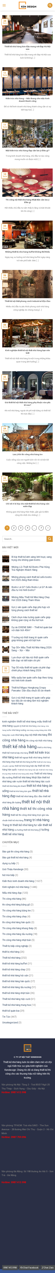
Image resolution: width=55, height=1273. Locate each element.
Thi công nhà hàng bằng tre (16, 910)
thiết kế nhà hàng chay (13, 969)
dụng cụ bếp (8, 863)
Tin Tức (6, 1016)
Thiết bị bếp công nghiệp (15, 946)
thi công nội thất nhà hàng (39, 740)
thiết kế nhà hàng (19, 746)
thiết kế (6, 752)
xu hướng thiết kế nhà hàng (27, 830)
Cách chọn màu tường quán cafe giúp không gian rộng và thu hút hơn (30, 619)
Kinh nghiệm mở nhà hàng (15, 887)
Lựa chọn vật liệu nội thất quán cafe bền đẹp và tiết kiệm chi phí (30, 659)
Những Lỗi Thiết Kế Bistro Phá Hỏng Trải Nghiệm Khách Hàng (30, 568)
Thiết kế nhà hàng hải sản (28, 770)
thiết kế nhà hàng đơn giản (20, 791)
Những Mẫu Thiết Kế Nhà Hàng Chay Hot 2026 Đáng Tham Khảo (30, 599)
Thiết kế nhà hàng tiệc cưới (16, 999)
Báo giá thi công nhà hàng (15, 851)
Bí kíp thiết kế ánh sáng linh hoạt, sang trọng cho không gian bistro (31, 558)
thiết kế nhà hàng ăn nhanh (14, 786)
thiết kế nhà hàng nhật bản (16, 993)
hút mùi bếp (8, 875)
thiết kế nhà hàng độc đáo (29, 796)
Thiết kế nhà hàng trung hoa (16, 1005)
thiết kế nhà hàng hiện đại (26, 766)
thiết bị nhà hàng (44, 747)
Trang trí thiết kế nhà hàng (17, 825)
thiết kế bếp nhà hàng (19, 753)
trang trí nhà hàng (36, 820)
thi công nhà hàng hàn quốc (16, 922)
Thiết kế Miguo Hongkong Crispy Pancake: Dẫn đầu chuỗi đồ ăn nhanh (30, 689)
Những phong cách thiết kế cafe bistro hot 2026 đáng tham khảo (31, 578)
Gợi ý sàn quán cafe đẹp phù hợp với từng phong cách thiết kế (30, 609)
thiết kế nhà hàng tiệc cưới (36, 781)
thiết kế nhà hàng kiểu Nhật (22, 774)
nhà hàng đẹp (22, 735)
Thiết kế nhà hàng (11, 957)
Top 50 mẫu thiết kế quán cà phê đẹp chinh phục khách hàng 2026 (30, 669)
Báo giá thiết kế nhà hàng (15, 857)
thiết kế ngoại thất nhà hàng (28, 757)
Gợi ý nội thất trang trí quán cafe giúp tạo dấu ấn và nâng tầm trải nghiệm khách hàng (30, 700)
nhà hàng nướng (19, 730)
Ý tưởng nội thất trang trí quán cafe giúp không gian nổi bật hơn (29, 639)
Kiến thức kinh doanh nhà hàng (18, 881)
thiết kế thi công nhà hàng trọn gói (28, 815)
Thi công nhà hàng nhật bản (16, 940)
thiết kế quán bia (10, 1010)
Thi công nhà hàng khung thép (17, 928)
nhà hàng (41, 726)
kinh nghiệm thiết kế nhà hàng (19, 721)
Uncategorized (10, 1022)
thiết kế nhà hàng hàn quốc (16, 981)
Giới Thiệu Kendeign (12, 869)
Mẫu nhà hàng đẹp (12, 892)
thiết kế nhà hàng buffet (26, 762)
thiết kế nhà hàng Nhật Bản (27, 777)
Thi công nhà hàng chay (14, 916)
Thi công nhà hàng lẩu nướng (17, 934)
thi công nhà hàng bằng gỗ (16, 904)
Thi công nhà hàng (11, 898)
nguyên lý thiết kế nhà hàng (25, 726)
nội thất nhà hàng (38, 734)
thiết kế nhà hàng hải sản (15, 975)
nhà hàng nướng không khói (37, 730)
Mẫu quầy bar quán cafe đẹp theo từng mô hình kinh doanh (32, 679)
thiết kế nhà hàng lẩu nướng (16, 987)
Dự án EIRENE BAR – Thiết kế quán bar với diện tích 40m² (31, 629)
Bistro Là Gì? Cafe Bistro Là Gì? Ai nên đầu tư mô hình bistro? (31, 589)
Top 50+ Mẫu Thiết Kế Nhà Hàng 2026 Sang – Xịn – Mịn (31, 649)
